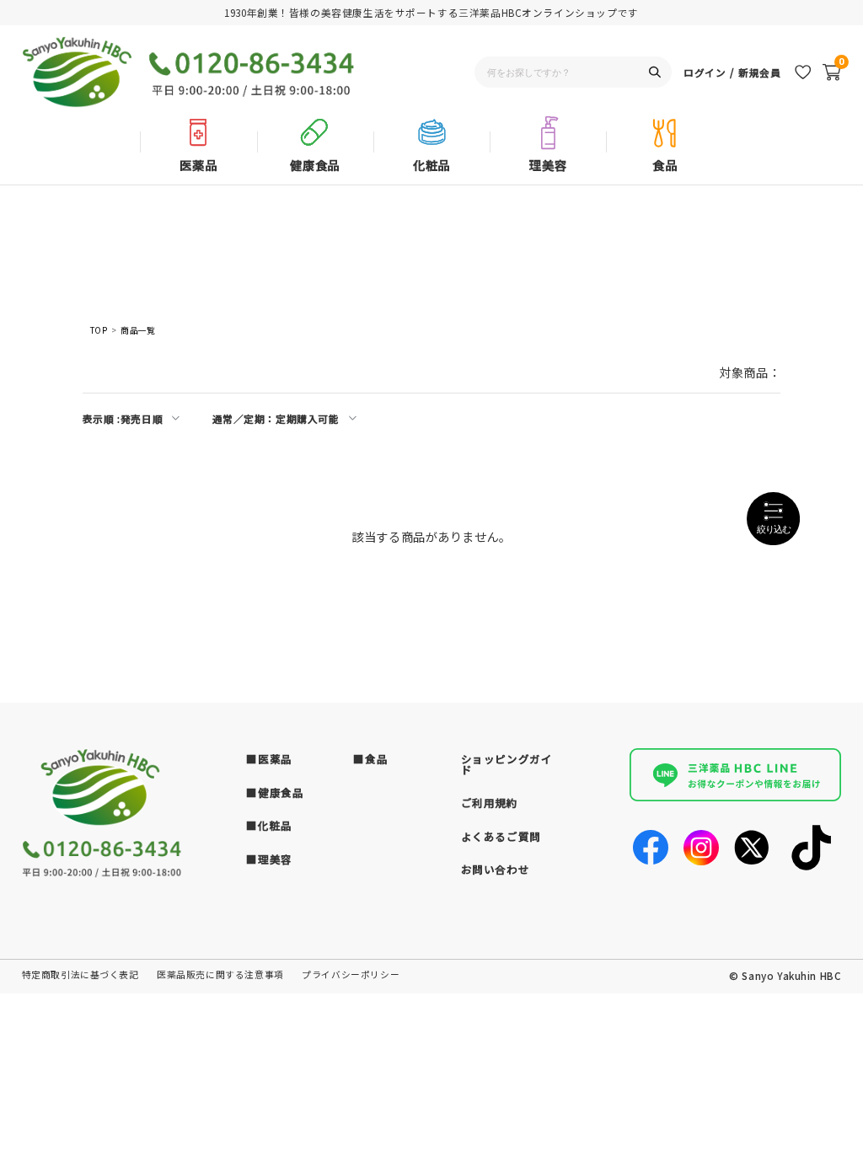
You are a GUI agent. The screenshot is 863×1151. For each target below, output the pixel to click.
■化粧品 (269, 825)
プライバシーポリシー (350, 974)
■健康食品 (274, 792)
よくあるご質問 (501, 836)
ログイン (704, 72)
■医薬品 (269, 759)
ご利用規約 (489, 803)
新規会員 (759, 72)
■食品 (370, 759)
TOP (98, 331)
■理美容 (269, 859)
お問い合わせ (495, 869)
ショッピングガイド (507, 764)
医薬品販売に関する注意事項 (220, 974)
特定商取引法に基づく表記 (80, 974)
